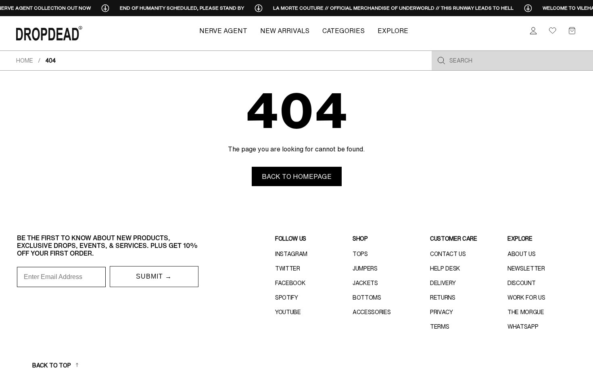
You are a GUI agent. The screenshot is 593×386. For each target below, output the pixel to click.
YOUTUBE (288, 312)
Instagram (291, 254)
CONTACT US (448, 254)
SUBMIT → (154, 276)
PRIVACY (441, 312)
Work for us (526, 297)
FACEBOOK (290, 283)
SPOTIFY (286, 297)
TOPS (360, 254)
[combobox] (518, 60)
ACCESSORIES (371, 312)
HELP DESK (445, 268)
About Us (521, 254)
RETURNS (442, 297)
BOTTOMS (367, 297)
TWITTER (287, 268)
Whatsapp (522, 326)
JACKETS (365, 283)
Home (24, 60)
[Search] (441, 60)
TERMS (439, 326)
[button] (572, 31)
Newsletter (526, 268)
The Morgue (525, 312)
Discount (521, 283)
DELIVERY (442, 283)
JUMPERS (365, 268)
